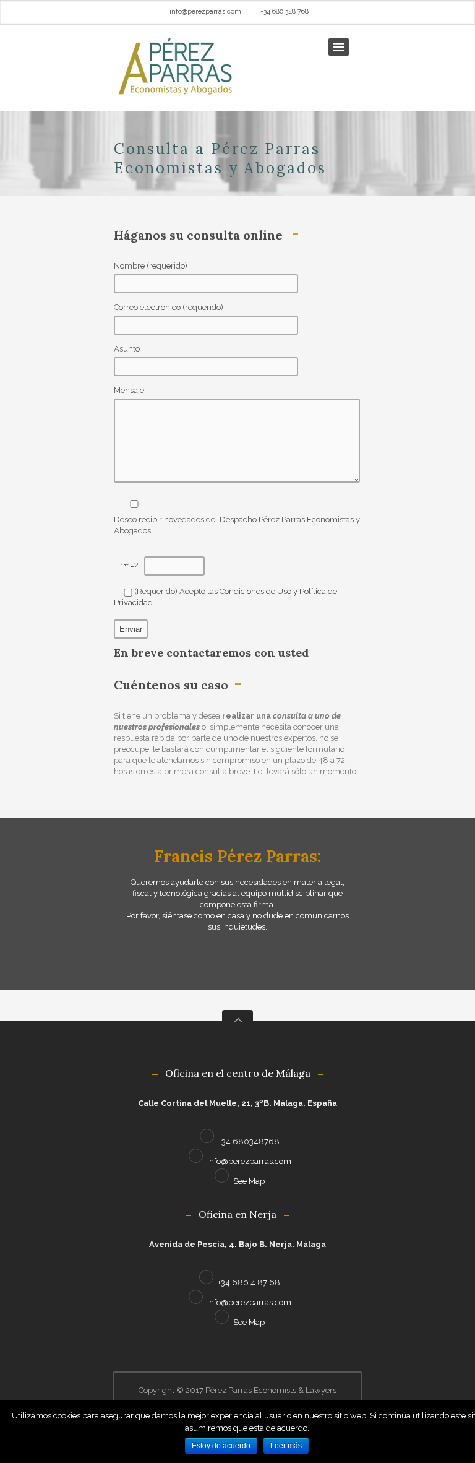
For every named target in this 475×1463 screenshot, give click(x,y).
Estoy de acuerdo (221, 1445)
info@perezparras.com (205, 11)
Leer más (286, 1445)
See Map (249, 1181)
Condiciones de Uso (255, 591)
